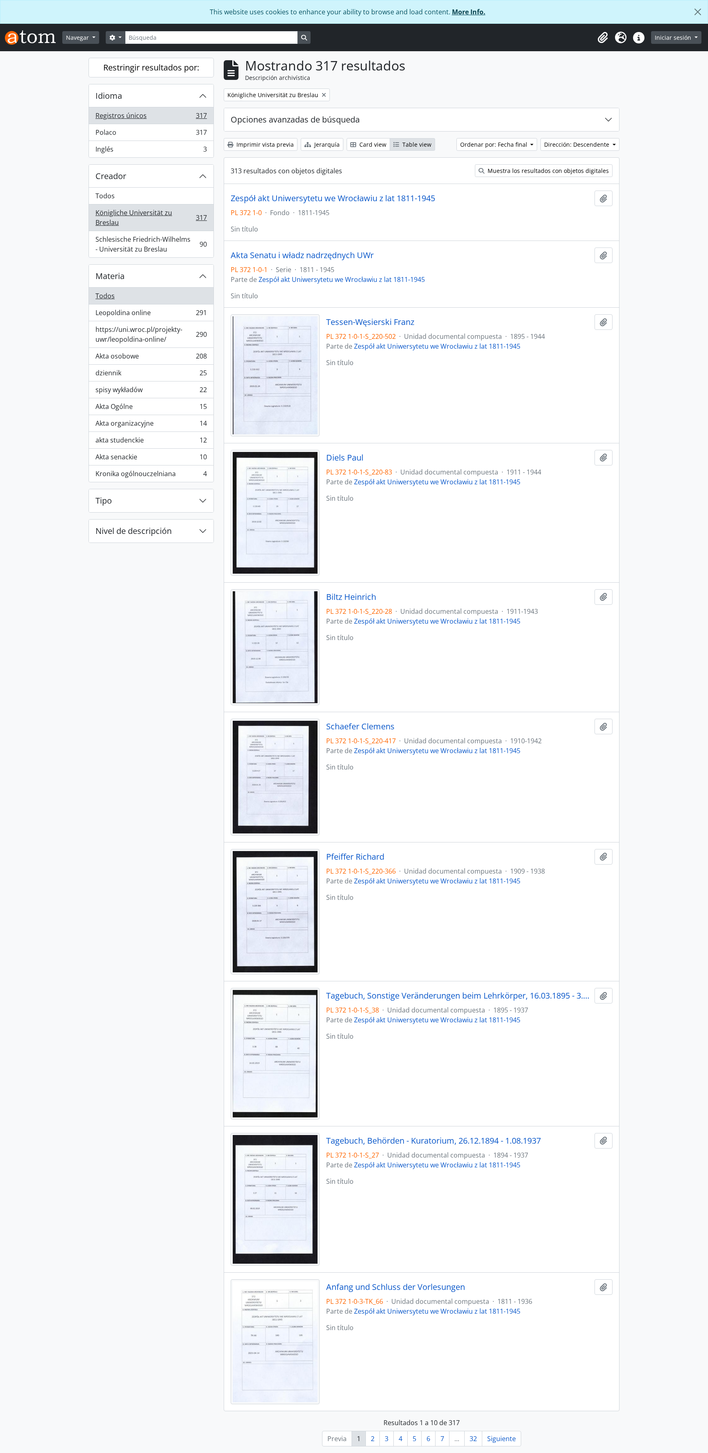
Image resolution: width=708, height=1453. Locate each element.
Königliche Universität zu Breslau (151, 217)
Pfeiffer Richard (355, 857)
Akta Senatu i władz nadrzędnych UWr (302, 255)
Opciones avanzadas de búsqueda (295, 119)
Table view (416, 144)
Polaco (151, 134)
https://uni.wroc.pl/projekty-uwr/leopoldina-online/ (151, 334)
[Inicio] (33, 37)
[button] (603, 38)
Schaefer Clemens (360, 726)
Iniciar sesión (674, 37)
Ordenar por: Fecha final (494, 144)
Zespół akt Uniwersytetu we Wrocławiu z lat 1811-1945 (333, 198)
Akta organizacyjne (151, 425)
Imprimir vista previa (264, 144)
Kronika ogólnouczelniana (151, 475)
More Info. (469, 11)
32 (473, 1438)
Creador (110, 176)
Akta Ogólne (151, 408)
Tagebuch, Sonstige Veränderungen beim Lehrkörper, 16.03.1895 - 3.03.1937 (458, 996)
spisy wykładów (151, 391)
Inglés (151, 151)
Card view (372, 144)
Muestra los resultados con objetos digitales (547, 171)
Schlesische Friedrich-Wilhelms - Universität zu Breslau (151, 244)
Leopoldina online (151, 314)
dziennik (151, 374)
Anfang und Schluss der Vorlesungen (395, 1287)
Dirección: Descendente (577, 144)
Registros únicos (151, 117)
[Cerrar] (698, 11)
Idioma (108, 95)
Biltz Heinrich (351, 597)
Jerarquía (326, 144)
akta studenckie (151, 442)
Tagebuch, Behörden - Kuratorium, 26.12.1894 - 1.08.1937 (433, 1141)
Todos (105, 195)
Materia (110, 276)
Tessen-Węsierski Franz (370, 322)
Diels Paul (344, 458)
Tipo (103, 500)
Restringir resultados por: (151, 67)
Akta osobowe (151, 358)
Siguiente (501, 1438)
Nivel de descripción (133, 530)
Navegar (78, 37)
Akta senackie (151, 458)
